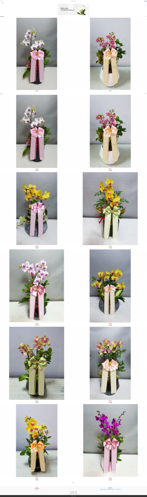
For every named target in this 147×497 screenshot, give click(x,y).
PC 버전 (76, 491)
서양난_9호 (110, 400)
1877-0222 (145, 1)
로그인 (70, 491)
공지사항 (73, 491)
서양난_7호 (36, 400)
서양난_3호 (36, 245)
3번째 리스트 (146, 16)
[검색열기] (2, 1)
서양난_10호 (36, 477)
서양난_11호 (110, 477)
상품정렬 (1, 93)
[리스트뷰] (144, 94)
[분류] (1, 1)
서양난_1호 (36, 90)
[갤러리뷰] (146, 94)
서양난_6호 (110, 323)
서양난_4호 (110, 245)
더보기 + (73, 482)
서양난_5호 (36, 323)
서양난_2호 (110, 90)
